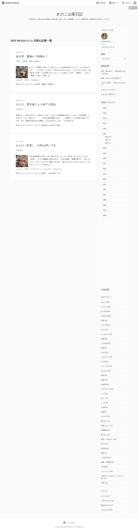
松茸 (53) (104, 375)
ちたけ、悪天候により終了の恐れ (36, 104)
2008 (104, 205)
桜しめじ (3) (105, 435)
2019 (104, 153)
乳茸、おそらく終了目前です (111, 78)
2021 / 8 (107, 143)
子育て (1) (104, 483)
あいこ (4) (104, 398)
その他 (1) (104, 467)
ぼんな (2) (104, 444)
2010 (104, 195)
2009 (104, 200)
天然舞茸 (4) (105, 430)
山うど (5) (104, 329)
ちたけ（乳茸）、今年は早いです (36, 145)
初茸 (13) (104, 380)
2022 (104, 128)
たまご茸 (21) (105, 325)
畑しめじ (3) (105, 421)
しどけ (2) (104, 393)
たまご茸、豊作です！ (108, 94)
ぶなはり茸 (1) (106, 457)
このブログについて (108, 47)
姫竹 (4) (103, 348)
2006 (104, 215)
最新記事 (105, 66)
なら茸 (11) (104, 361)
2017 (104, 164)
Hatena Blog (67, 527)
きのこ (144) (105, 302)
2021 (104, 134)
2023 (104, 123)
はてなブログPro (107, 510)
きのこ (18, 61)
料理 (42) (104, 320)
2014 (104, 174)
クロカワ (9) (105, 416)
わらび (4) (104, 352)
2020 (104, 148)
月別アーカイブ (108, 102)
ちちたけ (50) (105, 307)
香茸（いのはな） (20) (108, 439)
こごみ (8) (104, 403)
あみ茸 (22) (105, 384)
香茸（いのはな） (35, 61)
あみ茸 (25, 61)
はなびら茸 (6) (106, 316)
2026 (104, 108)
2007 (104, 210)
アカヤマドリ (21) (107, 389)
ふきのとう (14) (106, 357)
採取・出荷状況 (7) (107, 462)
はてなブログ (105, 496)
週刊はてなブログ (107, 505)
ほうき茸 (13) (105, 311)
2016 (104, 169)
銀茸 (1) (103, 453)
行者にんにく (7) (106, 425)
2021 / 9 (107, 140)
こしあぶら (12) (106, 334)
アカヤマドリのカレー (108, 90)
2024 (104, 118)
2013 (104, 179)
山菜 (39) (104, 339)
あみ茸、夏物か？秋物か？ (32, 56)
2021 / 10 (108, 137)
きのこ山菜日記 (69, 14)
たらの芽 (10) (105, 343)
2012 (104, 184)
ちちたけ (19, 109)
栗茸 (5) (103, 412)
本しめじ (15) (105, 371)
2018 (104, 158)
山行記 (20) (105, 448)
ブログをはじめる (107, 501)
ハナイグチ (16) (106, 366)
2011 (104, 189)
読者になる (133, 8)
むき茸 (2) (104, 407)
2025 (104, 113)
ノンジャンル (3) (106, 471)
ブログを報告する (78, 527)
